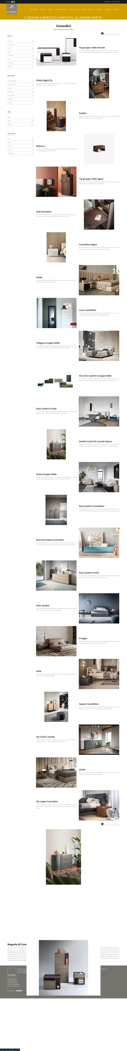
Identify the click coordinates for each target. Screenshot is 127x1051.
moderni (20, 124)
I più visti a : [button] (12, 133)
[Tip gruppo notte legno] (56, 182)
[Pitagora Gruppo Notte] (99, 346)
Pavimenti (99, 9)
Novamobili (20, 55)
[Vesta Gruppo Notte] (99, 477)
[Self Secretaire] (99, 214)
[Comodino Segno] (56, 247)
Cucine (50, 9)
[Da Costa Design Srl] (11, 9)
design (20, 120)
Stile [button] (9, 112)
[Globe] (56, 772)
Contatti (116, 9)
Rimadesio (20, 63)
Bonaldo (20, 41)
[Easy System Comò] (56, 575)
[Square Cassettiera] (56, 707)
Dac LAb (43, 9)
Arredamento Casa (61, 9)
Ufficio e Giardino (87, 9)
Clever (20, 48)
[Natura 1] (99, 149)
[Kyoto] (99, 280)
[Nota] (99, 674)
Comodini (71, 29)
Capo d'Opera (20, 44)
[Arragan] (56, 641)
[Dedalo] (56, 116)
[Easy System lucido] (99, 411)
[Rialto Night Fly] (99, 83)
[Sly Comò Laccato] (99, 740)
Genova (20, 142)
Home (55, 29)
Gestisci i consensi (15, 1050)
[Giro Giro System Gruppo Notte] (56, 379)
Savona (20, 149)
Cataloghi (108, 9)
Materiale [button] (11, 76)
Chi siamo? (34, 9)
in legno (20, 88)
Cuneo (20, 138)
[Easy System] (99, 608)
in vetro (20, 102)
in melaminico (20, 95)
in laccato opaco (20, 84)
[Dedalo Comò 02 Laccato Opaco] (56, 444)
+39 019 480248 (116, 2)
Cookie (7, 1050)
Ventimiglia (20, 153)
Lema (20, 52)
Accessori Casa (74, 9)
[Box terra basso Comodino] (99, 543)
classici (20, 117)
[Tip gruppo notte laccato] (56, 50)
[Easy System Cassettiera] (56, 510)
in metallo (20, 99)
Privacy (2, 1050)
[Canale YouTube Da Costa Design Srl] (14, 2)
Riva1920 (20, 66)
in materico (20, 91)
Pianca (20, 59)
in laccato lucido (20, 81)
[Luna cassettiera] (56, 313)
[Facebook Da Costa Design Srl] (12, 2)
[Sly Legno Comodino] (99, 805)
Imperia (20, 146)
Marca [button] (10, 36)
